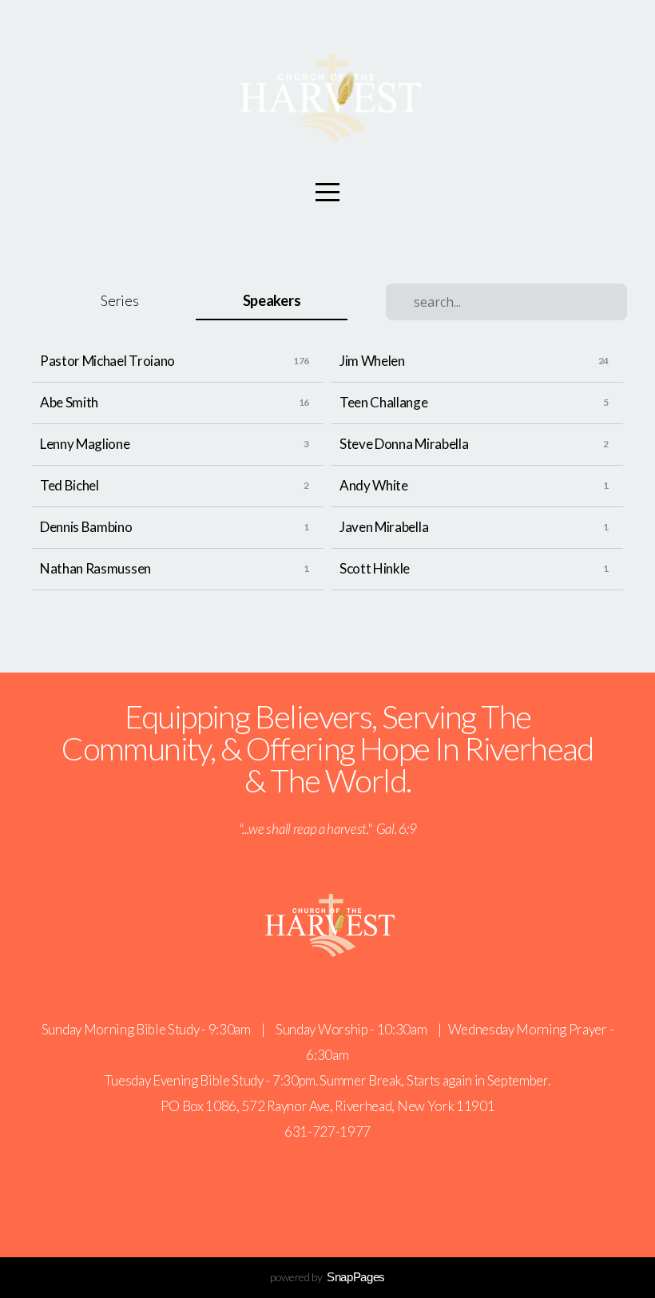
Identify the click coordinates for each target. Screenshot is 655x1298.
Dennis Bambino (86, 526)
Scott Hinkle (374, 568)
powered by (327, 1277)
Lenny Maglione (85, 443)
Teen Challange (383, 402)
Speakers (271, 300)
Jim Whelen (372, 360)
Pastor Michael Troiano (107, 360)
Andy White (373, 485)
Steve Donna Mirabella (403, 443)
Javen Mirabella (383, 526)
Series (119, 300)
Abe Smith (69, 402)
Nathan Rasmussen (95, 568)
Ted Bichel (69, 485)
